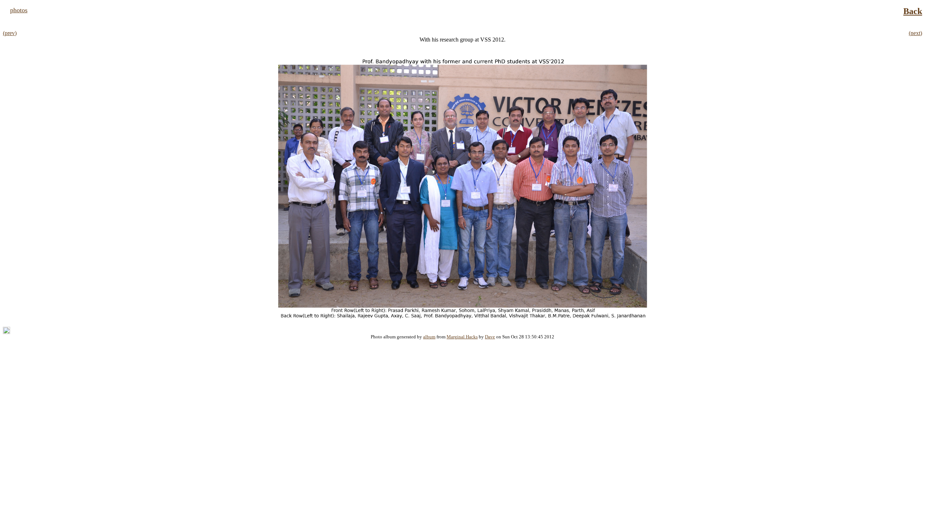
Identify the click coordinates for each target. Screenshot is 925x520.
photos (18, 10)
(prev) (10, 33)
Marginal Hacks (462, 336)
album (429, 336)
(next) (915, 33)
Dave (490, 336)
